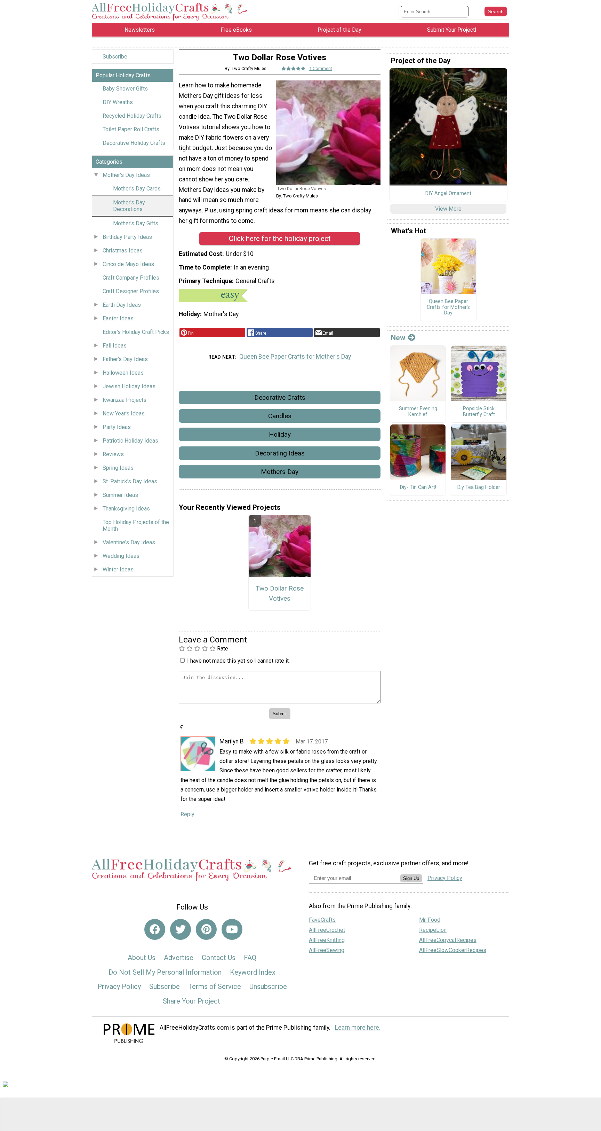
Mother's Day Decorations (129, 205)
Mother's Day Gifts (135, 223)
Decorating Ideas (280, 453)
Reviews (113, 454)
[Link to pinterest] (206, 929)
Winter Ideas (118, 569)
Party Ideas (117, 427)
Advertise (178, 957)
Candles (279, 416)
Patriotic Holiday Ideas (130, 440)
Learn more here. (357, 1027)
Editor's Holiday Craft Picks (136, 332)
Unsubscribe (268, 986)
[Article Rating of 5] (293, 68)
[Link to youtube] (232, 929)
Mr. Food (429, 919)
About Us (141, 957)
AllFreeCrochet (327, 930)
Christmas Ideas (123, 250)
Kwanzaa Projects (124, 400)
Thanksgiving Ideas (126, 508)
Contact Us (218, 957)
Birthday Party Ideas (127, 237)
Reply (187, 814)
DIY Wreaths (118, 102)
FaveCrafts (322, 919)
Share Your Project (191, 1001)
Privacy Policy (119, 986)
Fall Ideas (115, 345)
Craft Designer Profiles (131, 291)
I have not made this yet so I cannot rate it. (238, 660)
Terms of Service (214, 986)
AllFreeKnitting (327, 940)
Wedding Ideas (121, 556)
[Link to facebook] (154, 929)
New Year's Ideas (124, 413)
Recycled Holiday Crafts (132, 115)
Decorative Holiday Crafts (134, 143)
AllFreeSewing (326, 950)
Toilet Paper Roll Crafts (131, 129)
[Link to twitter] (180, 929)
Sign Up (411, 878)
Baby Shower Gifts (125, 88)
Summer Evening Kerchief (418, 412)
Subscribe (115, 56)
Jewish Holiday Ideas (129, 386)
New (398, 338)
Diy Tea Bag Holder (478, 487)
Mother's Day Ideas (126, 175)
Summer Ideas (120, 495)
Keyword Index (252, 972)
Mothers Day (279, 472)
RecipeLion (433, 930)
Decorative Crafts (279, 397)
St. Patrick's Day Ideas (130, 481)
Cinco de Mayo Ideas (128, 264)
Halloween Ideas (123, 372)
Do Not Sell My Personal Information (165, 972)
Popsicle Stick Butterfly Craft (479, 412)
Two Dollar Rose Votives (280, 593)
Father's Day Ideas (125, 359)
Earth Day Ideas (122, 305)
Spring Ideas (118, 468)
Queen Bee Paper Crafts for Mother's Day (295, 356)
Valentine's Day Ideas (129, 542)
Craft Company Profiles (131, 277)
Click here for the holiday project (280, 238)
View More (448, 208)
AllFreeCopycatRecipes (447, 940)
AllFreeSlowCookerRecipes (452, 950)
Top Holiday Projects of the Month (136, 525)
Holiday (280, 434)
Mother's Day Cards (137, 188)
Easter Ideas (118, 318)
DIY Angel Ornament (448, 193)
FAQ (250, 957)
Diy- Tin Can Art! (418, 487)
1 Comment (320, 68)
